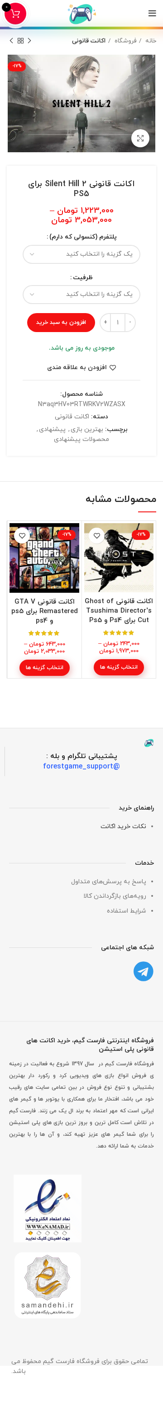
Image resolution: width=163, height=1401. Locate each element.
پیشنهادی (52, 429)
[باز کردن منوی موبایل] (152, 14)
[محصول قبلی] (29, 41)
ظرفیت (83, 277)
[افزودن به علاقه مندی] (97, 536)
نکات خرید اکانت (123, 826)
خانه (150, 41)
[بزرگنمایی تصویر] (140, 138)
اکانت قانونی (88, 41)
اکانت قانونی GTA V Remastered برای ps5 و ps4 (44, 611)
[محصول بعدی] (11, 41)
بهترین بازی (87, 429)
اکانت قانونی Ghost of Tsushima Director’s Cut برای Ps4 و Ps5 (119, 611)
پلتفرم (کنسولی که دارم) (83, 237)
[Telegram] (144, 971)
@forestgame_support (81, 766)
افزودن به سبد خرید (61, 323)
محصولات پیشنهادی (81, 439)
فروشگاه (124, 41)
